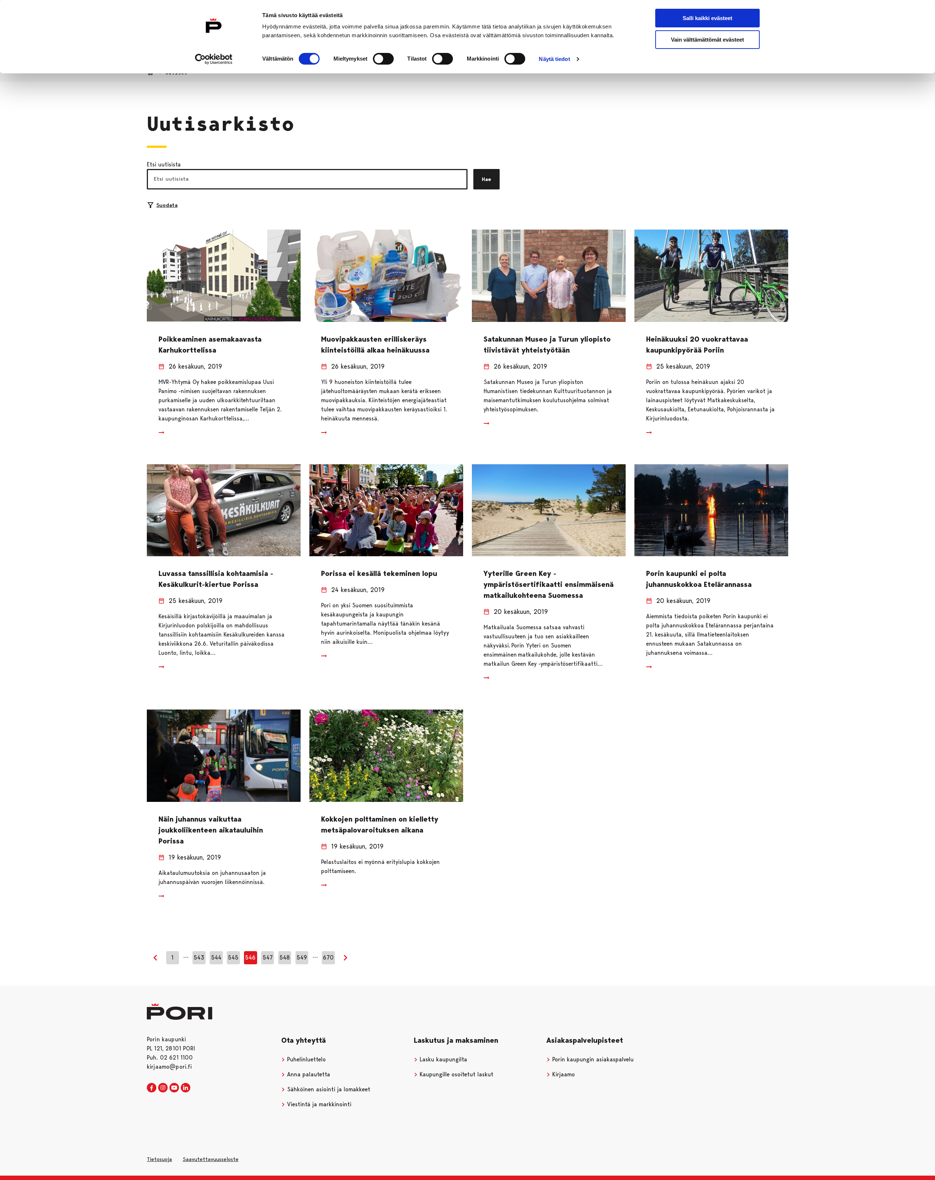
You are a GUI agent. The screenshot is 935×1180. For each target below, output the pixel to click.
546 (250, 957)
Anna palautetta (307, 1074)
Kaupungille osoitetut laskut (455, 1074)
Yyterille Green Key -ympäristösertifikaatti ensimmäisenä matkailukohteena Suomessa (549, 584)
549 (302, 957)
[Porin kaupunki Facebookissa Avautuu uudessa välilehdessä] (151, 1088)
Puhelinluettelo (305, 1059)
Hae (486, 179)
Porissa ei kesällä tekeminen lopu (379, 573)
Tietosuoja (159, 1159)
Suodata (167, 205)
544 (216, 957)
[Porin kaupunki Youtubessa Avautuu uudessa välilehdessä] (174, 1088)
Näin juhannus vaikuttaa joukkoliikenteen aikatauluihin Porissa (211, 830)
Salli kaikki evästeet (707, 18)
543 (199, 957)
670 (328, 957)
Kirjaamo (562, 1074)
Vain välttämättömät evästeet (707, 39)
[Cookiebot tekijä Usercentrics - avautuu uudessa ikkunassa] (214, 59)
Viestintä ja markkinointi (318, 1104)
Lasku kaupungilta (442, 1059)
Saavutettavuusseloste (210, 1159)
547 (268, 957)
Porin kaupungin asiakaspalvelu (592, 1059)
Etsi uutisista (164, 164)
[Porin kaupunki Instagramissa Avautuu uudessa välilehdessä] (163, 1088)
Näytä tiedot (554, 59)
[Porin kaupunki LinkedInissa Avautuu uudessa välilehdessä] (185, 1088)
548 (284, 957)
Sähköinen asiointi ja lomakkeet (327, 1089)
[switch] (383, 59)
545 (233, 957)
